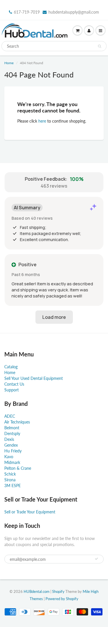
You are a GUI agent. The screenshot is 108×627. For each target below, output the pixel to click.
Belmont (11, 427)
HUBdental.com (37, 591)
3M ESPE (12, 485)
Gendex (11, 445)
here (42, 121)
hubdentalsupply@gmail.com (73, 12)
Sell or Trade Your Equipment (29, 511)
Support (11, 389)
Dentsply (12, 433)
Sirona (10, 479)
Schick (10, 473)
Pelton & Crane (17, 468)
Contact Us (14, 384)
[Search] (99, 46)
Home (9, 63)
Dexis (9, 439)
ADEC (9, 416)
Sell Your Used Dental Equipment (33, 378)
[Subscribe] (96, 558)
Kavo (8, 456)
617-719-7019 (27, 12)
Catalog (11, 366)
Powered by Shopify (62, 598)
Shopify (58, 591)
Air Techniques (17, 421)
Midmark (12, 462)
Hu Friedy (13, 450)
